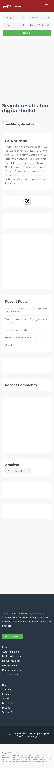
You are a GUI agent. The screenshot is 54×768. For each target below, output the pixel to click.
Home (5, 121)
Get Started (12, 636)
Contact (6, 689)
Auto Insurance (10, 651)
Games (6, 698)
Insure (5, 647)
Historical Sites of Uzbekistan (20, 337)
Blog (13, 121)
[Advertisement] (27, 67)
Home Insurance (11, 660)
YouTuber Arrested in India (19, 330)
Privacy (6, 707)
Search (27, 33)
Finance (6, 694)
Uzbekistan (11, 345)
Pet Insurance (9, 665)
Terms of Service (11, 712)
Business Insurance (12, 656)
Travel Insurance (11, 674)
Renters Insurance (12, 670)
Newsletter (8, 703)
